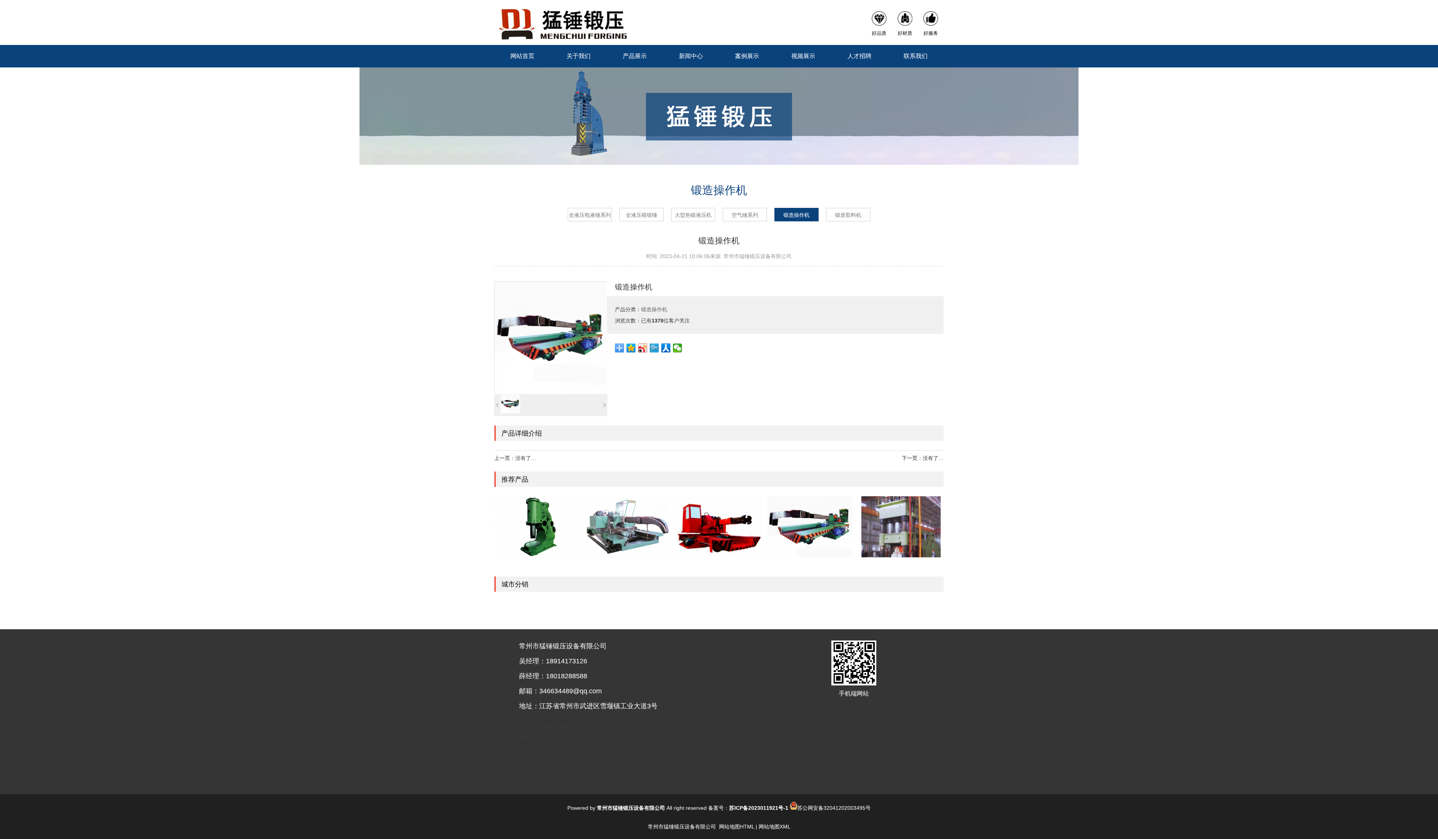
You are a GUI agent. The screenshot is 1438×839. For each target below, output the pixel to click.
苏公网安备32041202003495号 (834, 808)
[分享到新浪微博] (642, 347)
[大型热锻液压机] (901, 526)
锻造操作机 (796, 215)
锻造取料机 (848, 215)
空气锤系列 (745, 215)
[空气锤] (537, 526)
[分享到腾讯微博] (654, 347)
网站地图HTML (736, 827)
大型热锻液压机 (693, 215)
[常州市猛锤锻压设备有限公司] (561, 22)
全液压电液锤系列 (590, 215)
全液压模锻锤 (641, 215)
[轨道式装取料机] (628, 526)
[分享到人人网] (666, 347)
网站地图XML (775, 827)
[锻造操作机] (550, 337)
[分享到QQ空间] (631, 347)
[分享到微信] (677, 347)
